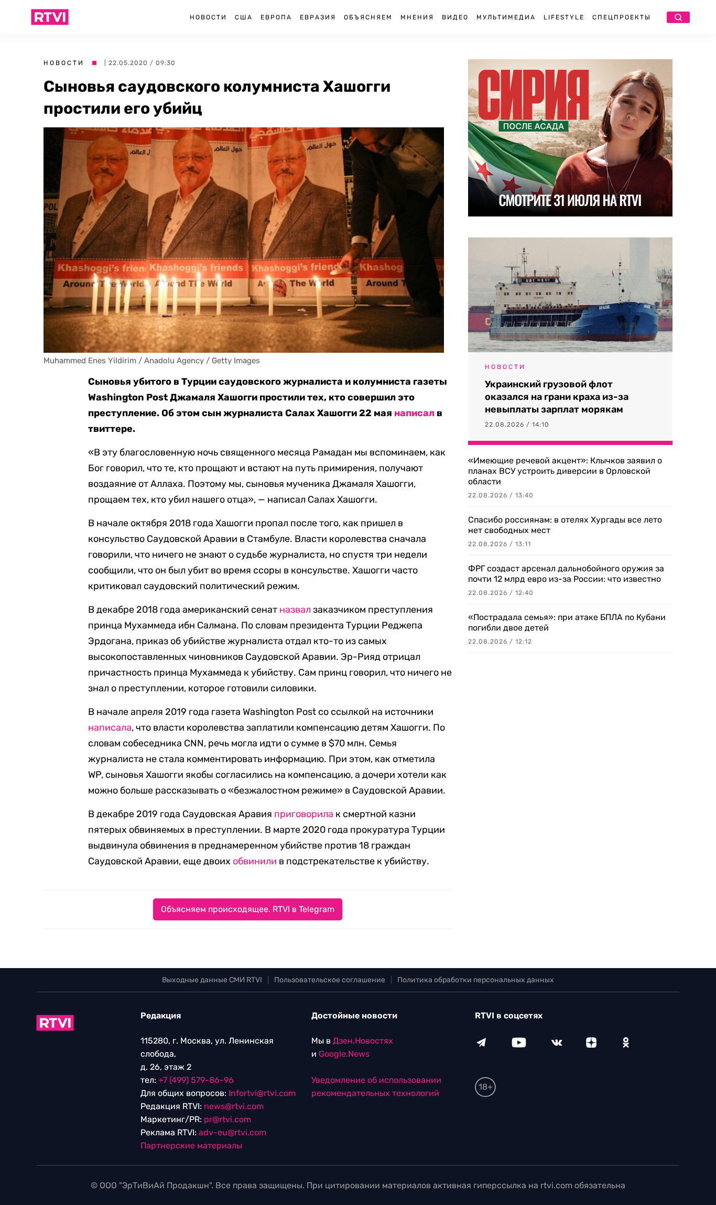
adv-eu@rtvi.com (232, 1132)
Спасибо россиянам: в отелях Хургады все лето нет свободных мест (565, 525)
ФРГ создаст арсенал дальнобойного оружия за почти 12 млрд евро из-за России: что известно (566, 573)
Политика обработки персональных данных (475, 979)
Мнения (417, 17)
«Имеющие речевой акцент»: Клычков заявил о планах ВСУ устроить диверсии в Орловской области (565, 470)
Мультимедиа (506, 17)
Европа (276, 17)
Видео (455, 17)
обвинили (255, 861)
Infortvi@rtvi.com (262, 1093)
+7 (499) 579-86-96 (196, 1080)
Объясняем (368, 17)
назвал (295, 609)
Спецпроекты (621, 17)
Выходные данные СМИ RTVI (212, 979)
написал (414, 413)
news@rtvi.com (234, 1106)
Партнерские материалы (191, 1145)
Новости (208, 17)
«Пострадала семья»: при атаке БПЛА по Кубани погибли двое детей (567, 622)
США (244, 17)
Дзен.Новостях (363, 1041)
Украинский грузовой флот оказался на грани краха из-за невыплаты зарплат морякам (556, 396)
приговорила (303, 814)
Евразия (318, 17)
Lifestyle (564, 17)
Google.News (344, 1054)
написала (110, 727)
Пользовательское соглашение (329, 979)
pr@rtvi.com (227, 1119)
